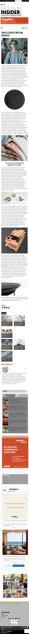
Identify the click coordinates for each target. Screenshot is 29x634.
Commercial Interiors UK (9, 0)
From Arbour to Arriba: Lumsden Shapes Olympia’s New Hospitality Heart (17, 422)
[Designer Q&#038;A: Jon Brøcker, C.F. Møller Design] (19, 342)
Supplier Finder (25, 0)
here (18, 300)
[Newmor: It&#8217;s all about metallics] (6, 354)
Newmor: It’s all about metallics (7, 358)
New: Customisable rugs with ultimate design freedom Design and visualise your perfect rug (19, 324)
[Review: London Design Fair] (6, 330)
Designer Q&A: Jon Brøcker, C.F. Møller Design (19, 347)
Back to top (24, 627)
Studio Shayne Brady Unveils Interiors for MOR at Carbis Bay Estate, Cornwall (17, 414)
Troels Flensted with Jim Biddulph (12, 34)
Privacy (10, 627)
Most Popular (4, 395)
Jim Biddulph (5, 373)
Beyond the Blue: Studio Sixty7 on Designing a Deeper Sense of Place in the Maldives (18, 429)
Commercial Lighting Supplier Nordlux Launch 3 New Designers (6, 324)
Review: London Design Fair (5, 335)
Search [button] (27, 28)
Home (2, 627)
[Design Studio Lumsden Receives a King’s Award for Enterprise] (6, 342)
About (4, 477)
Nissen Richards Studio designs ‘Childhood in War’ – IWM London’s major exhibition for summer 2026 (18, 407)
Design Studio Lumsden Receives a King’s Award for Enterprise (6, 348)
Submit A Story (6, 480)
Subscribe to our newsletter (10, 603)
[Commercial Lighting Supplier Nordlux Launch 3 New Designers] (6, 318)
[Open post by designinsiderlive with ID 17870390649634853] (15, 542)
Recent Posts (17, 395)
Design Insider (18, 0)
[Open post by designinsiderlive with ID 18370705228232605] (15, 506)
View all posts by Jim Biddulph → (10, 383)
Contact (5, 483)
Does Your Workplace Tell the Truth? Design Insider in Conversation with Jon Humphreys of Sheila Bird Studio (18, 401)
